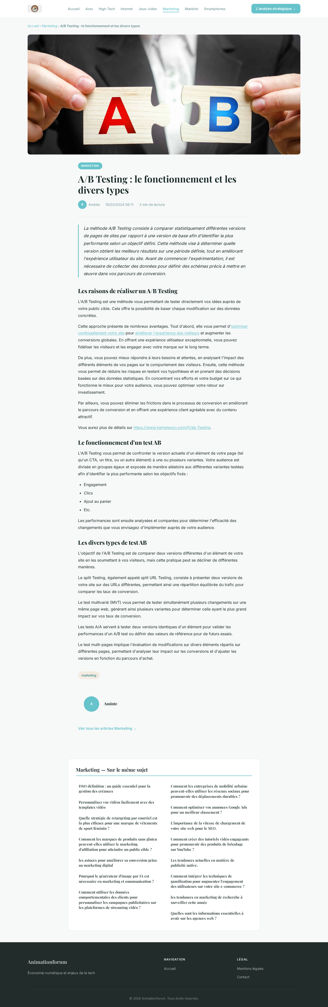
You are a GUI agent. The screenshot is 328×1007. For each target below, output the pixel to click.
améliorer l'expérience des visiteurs (167, 333)
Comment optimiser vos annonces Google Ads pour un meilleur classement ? (209, 810)
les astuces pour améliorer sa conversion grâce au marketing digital (118, 863)
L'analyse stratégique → (276, 8)
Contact (243, 977)
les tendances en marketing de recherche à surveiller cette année (207, 900)
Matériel (191, 8)
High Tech (107, 8)
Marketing (171, 8)
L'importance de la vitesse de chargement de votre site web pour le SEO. (208, 825)
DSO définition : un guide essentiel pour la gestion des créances (114, 789)
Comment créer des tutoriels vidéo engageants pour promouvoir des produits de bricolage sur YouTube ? (210, 844)
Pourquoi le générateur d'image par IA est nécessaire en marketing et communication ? (116, 878)
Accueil (74, 8)
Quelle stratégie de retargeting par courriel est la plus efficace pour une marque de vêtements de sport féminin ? (118, 823)
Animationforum (47, 961)
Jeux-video (148, 8)
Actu (89, 8)
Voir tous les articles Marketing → (107, 728)
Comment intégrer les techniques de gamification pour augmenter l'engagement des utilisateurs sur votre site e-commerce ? (207, 881)
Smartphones (214, 8)
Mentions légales (250, 968)
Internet (127, 8)
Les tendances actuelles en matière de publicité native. (202, 863)
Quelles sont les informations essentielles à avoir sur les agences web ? (207, 916)
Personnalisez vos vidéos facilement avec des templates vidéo (116, 805)
